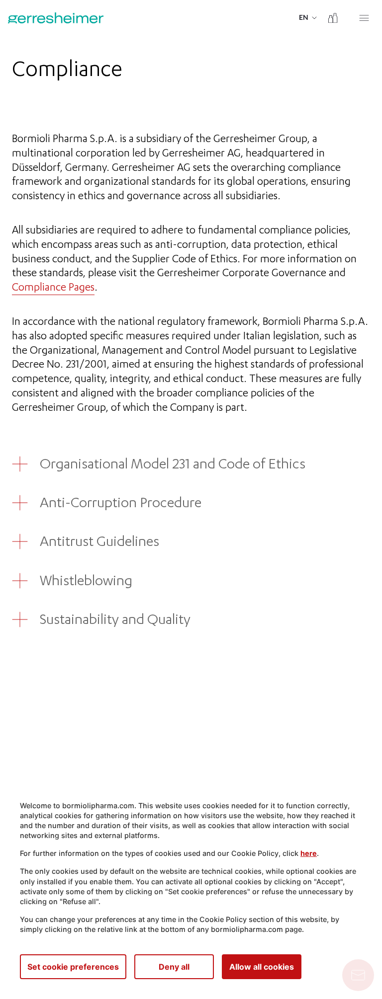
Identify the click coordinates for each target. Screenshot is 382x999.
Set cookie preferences (73, 967)
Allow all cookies (261, 967)
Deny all (174, 967)
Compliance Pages (53, 289)
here (308, 853)
